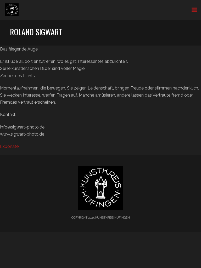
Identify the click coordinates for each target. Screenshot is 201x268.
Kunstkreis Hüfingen (112, 217)
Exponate (9, 146)
